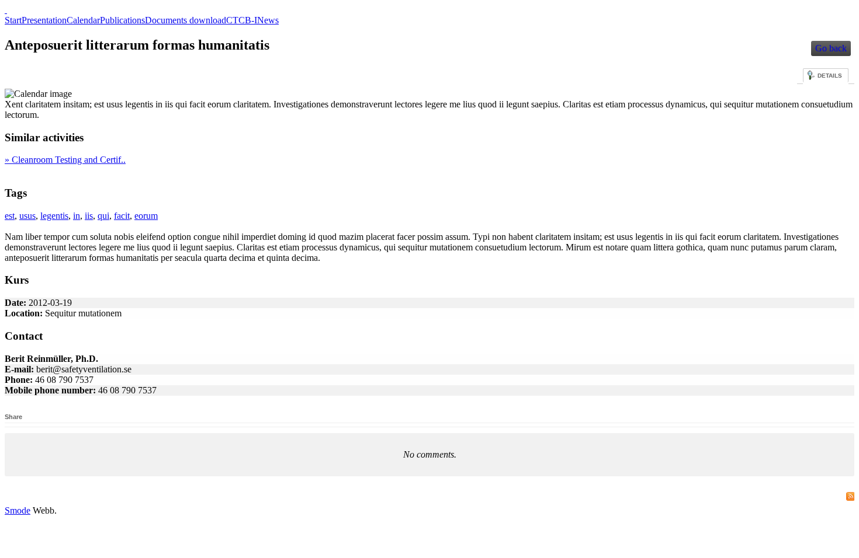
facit (122, 216)
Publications (122, 20)
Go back (831, 48)
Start (13, 20)
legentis (54, 216)
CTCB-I (241, 20)
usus (27, 216)
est (10, 216)
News (268, 20)
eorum (146, 216)
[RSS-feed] (848, 497)
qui (103, 216)
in (76, 216)
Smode (17, 510)
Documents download (185, 20)
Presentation (44, 20)
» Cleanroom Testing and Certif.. (65, 160)
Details (830, 75)
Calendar (83, 20)
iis (89, 216)
